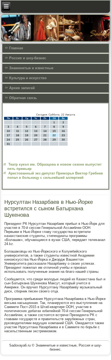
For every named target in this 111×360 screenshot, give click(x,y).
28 (45, 139)
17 (8, 135)
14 (45, 131)
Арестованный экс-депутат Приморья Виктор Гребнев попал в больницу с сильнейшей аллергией (55, 175)
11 (17, 131)
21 (45, 135)
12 (26, 131)
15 (54, 131)
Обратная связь (23, 98)
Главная (16, 48)
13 (35, 131)
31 (8, 143)
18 (17, 135)
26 (26, 139)
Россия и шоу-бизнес (27, 58)
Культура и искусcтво (28, 78)
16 (63, 131)
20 (35, 135)
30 (63, 139)
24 (8, 139)
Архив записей (22, 88)
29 (54, 139)
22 (54, 135)
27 (35, 139)
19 (26, 135)
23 (63, 135)
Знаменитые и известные (31, 68)
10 (8, 131)
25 (17, 139)
